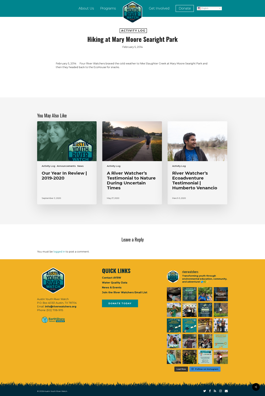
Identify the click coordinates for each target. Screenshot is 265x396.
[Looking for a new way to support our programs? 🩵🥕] (205, 310)
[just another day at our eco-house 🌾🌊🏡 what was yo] (221, 310)
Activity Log (133, 30)
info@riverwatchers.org (60, 306)
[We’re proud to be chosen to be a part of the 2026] (221, 294)
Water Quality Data (114, 282)
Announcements (66, 166)
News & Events (111, 287)
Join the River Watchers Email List (124, 292)
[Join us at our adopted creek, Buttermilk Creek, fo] (221, 341)
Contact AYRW (111, 277)
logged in (59, 251)
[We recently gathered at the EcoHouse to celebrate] (174, 341)
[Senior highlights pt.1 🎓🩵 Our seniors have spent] (189, 325)
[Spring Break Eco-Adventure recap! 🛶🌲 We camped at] (205, 341)
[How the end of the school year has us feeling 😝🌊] (205, 325)
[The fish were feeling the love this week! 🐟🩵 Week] (174, 310)
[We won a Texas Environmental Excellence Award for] (189, 310)
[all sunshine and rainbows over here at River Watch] (221, 357)
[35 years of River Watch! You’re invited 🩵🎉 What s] (205, 357)
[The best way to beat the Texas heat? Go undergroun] (174, 294)
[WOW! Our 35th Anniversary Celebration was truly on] (221, 325)
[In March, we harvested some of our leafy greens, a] (189, 357)
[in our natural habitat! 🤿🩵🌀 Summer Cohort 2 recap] (205, 294)
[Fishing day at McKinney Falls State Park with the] (189, 341)
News (80, 166)
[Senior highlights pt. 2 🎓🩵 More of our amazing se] (174, 325)
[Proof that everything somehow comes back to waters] (189, 294)
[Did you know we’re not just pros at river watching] (174, 357)
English (204, 8)
